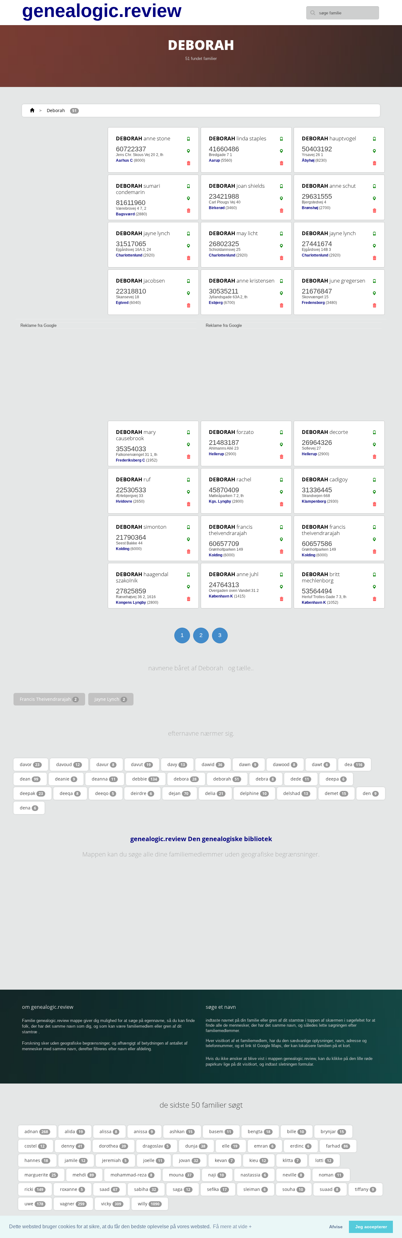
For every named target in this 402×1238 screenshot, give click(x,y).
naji (216, 1175)
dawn (247, 764)
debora (185, 779)
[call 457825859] (188, 576)
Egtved (122, 302)
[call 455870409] (281, 481)
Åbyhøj (308, 160)
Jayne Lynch (110, 699)
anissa (143, 1131)
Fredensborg (313, 302)
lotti (323, 1160)
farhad (337, 1146)
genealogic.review (102, 11)
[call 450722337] (188, 140)
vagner (72, 1204)
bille (295, 1131)
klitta (291, 1160)
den (370, 793)
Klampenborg (314, 501)
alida (74, 1131)
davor (30, 764)
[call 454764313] (281, 576)
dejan (178, 793)
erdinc (299, 1146)
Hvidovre (124, 501)
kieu (257, 1160)
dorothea (112, 1146)
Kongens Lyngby (131, 602)
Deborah (56, 110)
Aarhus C (124, 160)
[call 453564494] (374, 576)
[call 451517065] (188, 235)
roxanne (71, 1189)
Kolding (122, 549)
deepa (335, 779)
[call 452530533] (188, 481)
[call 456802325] (281, 235)
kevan (224, 1160)
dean (29, 779)
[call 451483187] (281, 434)
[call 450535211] (281, 282)
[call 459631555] (374, 187)
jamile (75, 1160)
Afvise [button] (336, 1226)
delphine (253, 793)
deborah (226, 779)
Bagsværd (125, 214)
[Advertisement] (60, 220)
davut (141, 764)
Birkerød (217, 208)
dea (353, 764)
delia (214, 793)
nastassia (253, 1175)
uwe (33, 1204)
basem (220, 1131)
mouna (180, 1175)
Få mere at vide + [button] (232, 1226)
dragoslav (156, 1146)
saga (181, 1189)
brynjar (332, 1131)
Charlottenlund (129, 255)
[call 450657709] (281, 528)
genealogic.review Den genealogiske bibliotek (201, 838)
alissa (108, 1131)
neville (292, 1175)
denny (71, 1146)
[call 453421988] (281, 187)
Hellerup (216, 454)
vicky (111, 1204)
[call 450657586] (374, 528)
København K (221, 596)
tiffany (364, 1189)
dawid (212, 764)
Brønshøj (310, 208)
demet (335, 793)
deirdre (141, 793)
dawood (284, 764)
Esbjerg (216, 302)
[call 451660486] (281, 140)
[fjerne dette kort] (188, 165)
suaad (329, 1189)
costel (34, 1146)
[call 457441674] (374, 235)
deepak (31, 793)
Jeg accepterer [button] (371, 1226)
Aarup (214, 160)
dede (300, 779)
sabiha (145, 1189)
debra (265, 779)
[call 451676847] (374, 282)
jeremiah (114, 1160)
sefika (217, 1189)
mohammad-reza (131, 1175)
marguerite (40, 1175)
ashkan (181, 1131)
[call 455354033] (188, 434)
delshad (295, 793)
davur (105, 764)
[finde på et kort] (188, 152)
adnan (36, 1131)
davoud (68, 764)
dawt (320, 764)
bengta (259, 1131)
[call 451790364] (188, 528)
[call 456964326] (374, 434)
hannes (36, 1160)
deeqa (69, 793)
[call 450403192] (374, 140)
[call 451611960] (188, 187)
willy (149, 1204)
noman (330, 1175)
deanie (65, 779)
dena (28, 808)
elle (229, 1146)
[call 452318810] (188, 282)
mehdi (83, 1175)
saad (108, 1189)
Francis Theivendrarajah (48, 699)
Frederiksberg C (130, 460)
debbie (144, 779)
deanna (104, 779)
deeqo (104, 793)
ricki (33, 1189)
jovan (188, 1160)
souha (292, 1189)
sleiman (254, 1189)
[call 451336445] (374, 481)
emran (264, 1146)
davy (176, 764)
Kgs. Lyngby (220, 501)
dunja (195, 1146)
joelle (152, 1160)
